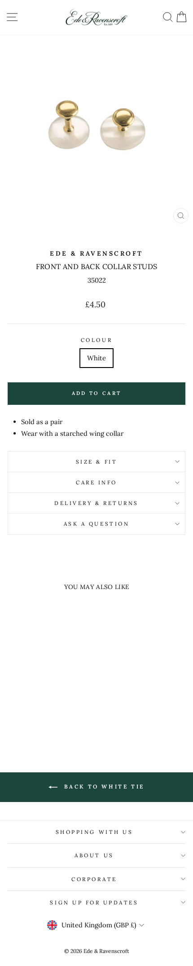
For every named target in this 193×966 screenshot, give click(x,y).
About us (94, 855)
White (96, 358)
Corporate (94, 879)
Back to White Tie (103, 786)
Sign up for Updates (94, 902)
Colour (96, 340)
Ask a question (96, 523)
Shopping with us (94, 832)
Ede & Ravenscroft (96, 253)
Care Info (96, 482)
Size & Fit (96, 461)
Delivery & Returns (96, 503)
